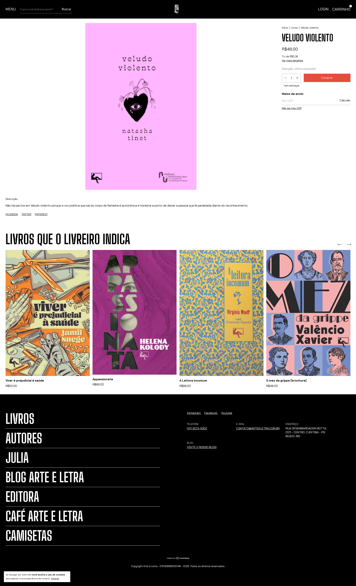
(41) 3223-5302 (197, 428)
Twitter (26, 214)
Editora (22, 497)
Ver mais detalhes (292, 60)
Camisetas (29, 536)
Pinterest (41, 214)
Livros (294, 27)
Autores (24, 438)
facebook (211, 413)
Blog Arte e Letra (45, 477)
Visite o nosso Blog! (202, 447)
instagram (194, 413)
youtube (226, 413)
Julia (17, 458)
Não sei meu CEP (292, 108)
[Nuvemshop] (178, 558)
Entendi (55, 578)
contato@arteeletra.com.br (258, 428)
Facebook (12, 214)
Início (285, 27)
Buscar (66, 9)
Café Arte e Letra (44, 516)
